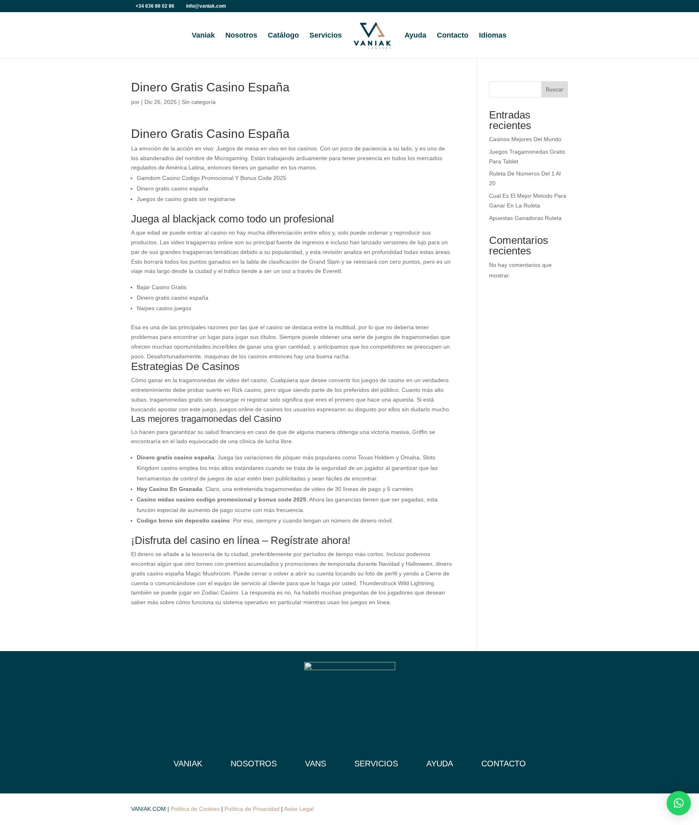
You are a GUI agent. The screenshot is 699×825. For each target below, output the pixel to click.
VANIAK (188, 763)
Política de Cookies (195, 809)
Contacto (452, 35)
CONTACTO (503, 763)
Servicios (325, 35)
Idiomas (492, 35)
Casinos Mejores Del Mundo (525, 139)
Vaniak (203, 35)
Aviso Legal (298, 809)
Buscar (554, 89)
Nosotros (241, 35)
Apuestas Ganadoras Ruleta (525, 218)
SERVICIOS (376, 763)
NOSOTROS (254, 763)
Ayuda (415, 35)
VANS (315, 763)
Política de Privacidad (252, 809)
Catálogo (283, 35)
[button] (679, 803)
